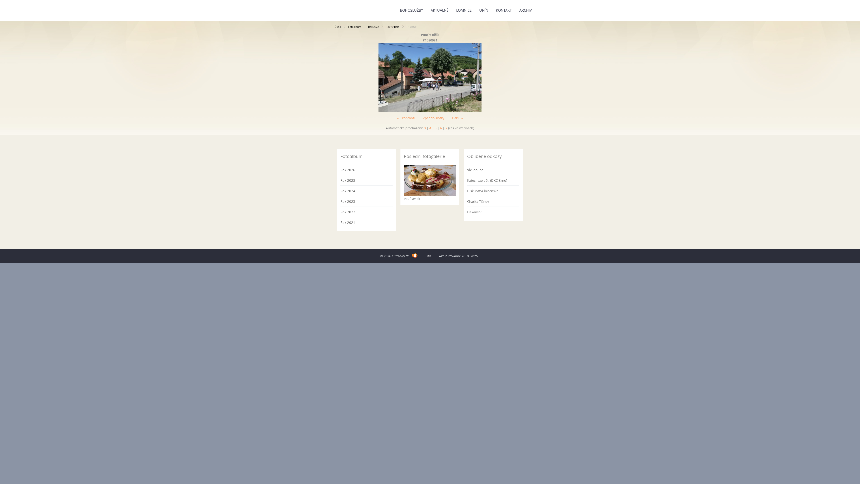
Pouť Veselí (412, 199)
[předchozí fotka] (342, 77)
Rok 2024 (347, 191)
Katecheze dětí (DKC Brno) (487, 180)
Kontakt (504, 10)
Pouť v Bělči (393, 26)
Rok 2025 (347, 180)
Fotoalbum (354, 26)
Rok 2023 (347, 201)
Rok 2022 (373, 26)
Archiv (525, 10)
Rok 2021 (347, 222)
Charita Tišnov (478, 201)
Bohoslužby (411, 10)
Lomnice (464, 10)
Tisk (428, 256)
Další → (458, 118)
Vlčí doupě (475, 170)
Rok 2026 (347, 170)
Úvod (338, 26)
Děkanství (474, 212)
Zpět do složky (433, 118)
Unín (483, 10)
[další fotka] (518, 77)
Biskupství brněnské (482, 191)
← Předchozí (405, 118)
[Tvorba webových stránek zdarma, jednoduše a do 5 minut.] (415, 255)
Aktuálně (440, 10)
